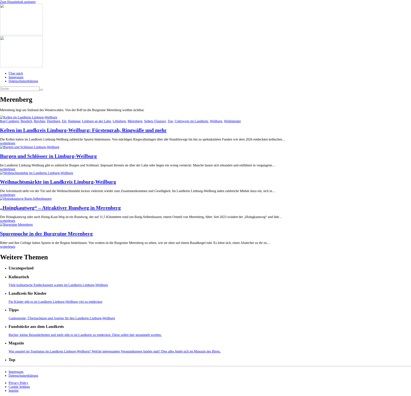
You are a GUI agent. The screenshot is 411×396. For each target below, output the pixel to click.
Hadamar (74, 121)
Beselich (26, 121)
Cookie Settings (19, 387)
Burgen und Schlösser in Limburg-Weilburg (48, 156)
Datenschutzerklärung (23, 81)
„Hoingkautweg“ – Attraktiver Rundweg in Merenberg (60, 208)
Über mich (16, 73)
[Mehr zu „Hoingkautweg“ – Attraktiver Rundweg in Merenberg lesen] (205, 199)
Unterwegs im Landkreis (191, 121)
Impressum (16, 77)
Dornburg (53, 121)
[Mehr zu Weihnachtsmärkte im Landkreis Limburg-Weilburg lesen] (205, 173)
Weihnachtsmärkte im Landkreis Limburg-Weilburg (58, 182)
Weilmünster (232, 121)
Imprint (13, 390)
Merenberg (135, 121)
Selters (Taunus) (155, 121)
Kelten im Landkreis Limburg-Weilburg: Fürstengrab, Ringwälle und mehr (83, 130)
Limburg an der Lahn (96, 121)
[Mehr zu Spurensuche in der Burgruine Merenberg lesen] (205, 225)
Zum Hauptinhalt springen (18, 2)
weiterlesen (7, 143)
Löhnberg (119, 121)
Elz (64, 121)
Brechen (39, 121)
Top (170, 121)
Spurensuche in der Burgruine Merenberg (46, 233)
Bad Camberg (9, 121)
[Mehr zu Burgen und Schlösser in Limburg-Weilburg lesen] (205, 147)
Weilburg (216, 121)
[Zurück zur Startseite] (21, 34)
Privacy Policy (18, 383)
